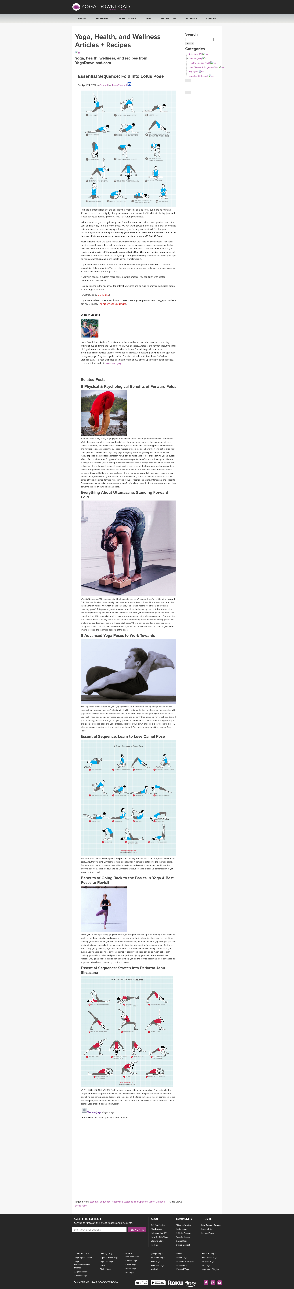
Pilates (179, 1253)
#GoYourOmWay (183, 1225)
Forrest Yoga (131, 1261)
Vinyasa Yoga (208, 1261)
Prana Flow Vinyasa (185, 1261)
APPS (148, 18)
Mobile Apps (156, 1229)
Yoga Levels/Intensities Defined (82, 1264)
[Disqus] (128, 1145)
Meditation (155, 1269)
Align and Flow (80, 1272)
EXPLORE (211, 18)
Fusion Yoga (130, 1265)
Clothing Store (157, 1241)
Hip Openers (141, 1201)
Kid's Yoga (155, 1261)
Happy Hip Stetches (122, 1201)
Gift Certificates (158, 1225)
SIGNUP (135, 1229)
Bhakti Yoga (105, 1269)
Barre (102, 1265)
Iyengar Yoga (156, 1253)
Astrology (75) (195, 54)
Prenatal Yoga (182, 1269)
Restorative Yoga (209, 1257)
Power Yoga (181, 1257)
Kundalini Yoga (157, 1265)
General (103, 85)
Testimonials (181, 1229)
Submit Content (183, 1245)
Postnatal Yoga (208, 1253)
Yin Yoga (206, 1265)
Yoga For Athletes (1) (198, 76)
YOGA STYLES (81, 1253)
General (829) (195, 58)
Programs (102, 18)
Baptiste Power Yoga (109, 1257)
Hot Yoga (129, 1272)
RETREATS (191, 18)
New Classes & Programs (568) (203, 67)
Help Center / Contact (211, 1225)
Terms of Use (207, 1229)
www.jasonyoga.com (116, 363)
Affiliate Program (183, 1233)
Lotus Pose (81, 1205)
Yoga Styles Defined (83, 1257)
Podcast (154, 1245)
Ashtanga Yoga (106, 1253)
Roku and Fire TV (159, 1233)
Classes (81, 18)
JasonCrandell (119, 85)
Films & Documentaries (132, 1255)
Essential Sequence (100, 1201)
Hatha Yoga (130, 1268)
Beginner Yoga (106, 1261)
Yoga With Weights (210, 1269)
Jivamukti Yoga (157, 1257)
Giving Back (181, 1241)
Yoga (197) (193, 71)
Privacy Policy (207, 1233)
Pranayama (181, 1265)
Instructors (168, 18)
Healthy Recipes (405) (199, 63)
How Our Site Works (160, 1237)
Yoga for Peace (183, 1237)
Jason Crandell (157, 1201)
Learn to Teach (126, 18)
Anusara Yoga (80, 1276)
